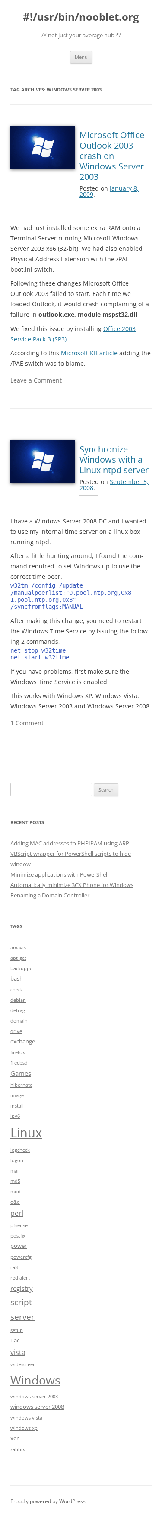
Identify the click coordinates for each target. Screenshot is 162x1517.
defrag (17, 1010)
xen (15, 1438)
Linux (26, 1132)
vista (17, 1352)
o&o (15, 1202)
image (17, 1095)
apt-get (18, 958)
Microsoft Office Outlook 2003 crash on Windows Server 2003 (111, 155)
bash (16, 978)
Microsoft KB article (89, 353)
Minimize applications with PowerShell (59, 874)
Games (20, 1073)
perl (16, 1213)
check (16, 990)
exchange (22, 1041)
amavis (18, 948)
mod (15, 1192)
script (21, 1301)
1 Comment (27, 723)
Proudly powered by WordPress (48, 1501)
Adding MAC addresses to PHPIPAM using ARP (69, 843)
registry (21, 1288)
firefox (17, 1052)
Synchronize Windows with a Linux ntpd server (114, 459)
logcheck (20, 1150)
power (18, 1246)
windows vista (26, 1418)
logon (16, 1160)
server (22, 1316)
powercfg (21, 1257)
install (17, 1106)
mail (15, 1171)
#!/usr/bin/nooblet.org (81, 17)
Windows (35, 1380)
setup (16, 1330)
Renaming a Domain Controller (49, 895)
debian (18, 1000)
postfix (17, 1236)
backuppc (21, 968)
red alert (20, 1278)
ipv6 (15, 1116)
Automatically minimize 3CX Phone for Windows (71, 885)
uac (14, 1340)
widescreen (23, 1364)
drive (16, 1031)
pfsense (19, 1225)
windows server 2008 (37, 1406)
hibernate (21, 1085)
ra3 (14, 1267)
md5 (15, 1181)
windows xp (24, 1428)
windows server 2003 (34, 1397)
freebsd (19, 1063)
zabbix (17, 1449)
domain (19, 1021)
